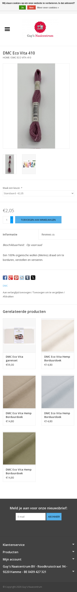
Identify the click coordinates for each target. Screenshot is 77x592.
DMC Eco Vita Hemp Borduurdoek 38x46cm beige (19, 415)
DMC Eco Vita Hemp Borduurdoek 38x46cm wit (57, 358)
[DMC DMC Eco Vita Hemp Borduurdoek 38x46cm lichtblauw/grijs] (57, 392)
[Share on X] (33, 277)
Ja (22, 7)
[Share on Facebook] (5, 277)
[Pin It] (16, 277)
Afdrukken (8, 296)
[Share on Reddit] (22, 277)
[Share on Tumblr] (27, 277)
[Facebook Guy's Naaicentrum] (32, 528)
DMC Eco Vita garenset (14, 358)
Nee (31, 7)
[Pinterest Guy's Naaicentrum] (38, 528)
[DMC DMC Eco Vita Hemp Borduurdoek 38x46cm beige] (19, 392)
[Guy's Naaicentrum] (45, 29)
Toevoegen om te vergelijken (48, 292)
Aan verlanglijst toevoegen (17, 292)
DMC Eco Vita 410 (21, 57)
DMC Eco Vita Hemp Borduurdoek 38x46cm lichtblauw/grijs (57, 415)
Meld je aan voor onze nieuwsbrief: (38, 508)
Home (6, 57)
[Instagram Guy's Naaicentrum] (45, 528)
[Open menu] (7, 29)
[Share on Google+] (10, 277)
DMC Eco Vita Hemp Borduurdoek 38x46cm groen (19, 471)
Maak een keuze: (12, 188)
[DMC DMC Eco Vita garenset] (19, 335)
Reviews (47, 234)
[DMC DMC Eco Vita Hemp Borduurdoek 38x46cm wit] (57, 335)
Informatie (10, 234)
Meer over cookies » (48, 7)
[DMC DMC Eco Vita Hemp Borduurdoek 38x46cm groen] (19, 448)
